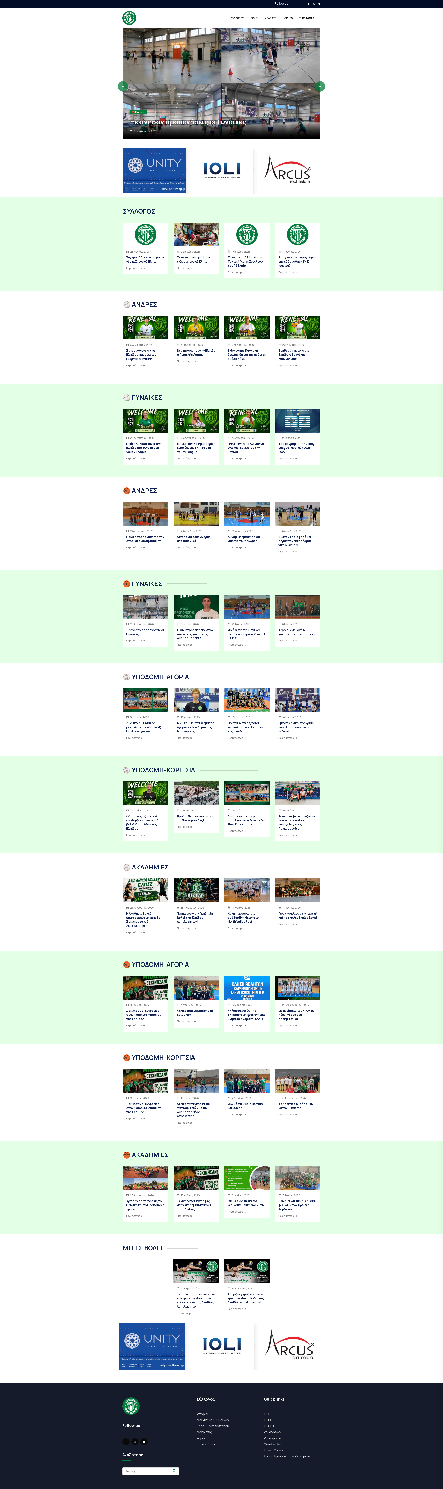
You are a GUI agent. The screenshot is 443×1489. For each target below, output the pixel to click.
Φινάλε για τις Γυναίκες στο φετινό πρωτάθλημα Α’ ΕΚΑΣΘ (247, 634)
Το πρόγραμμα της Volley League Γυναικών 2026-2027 (296, 448)
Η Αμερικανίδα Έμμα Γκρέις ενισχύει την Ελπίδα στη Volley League (196, 448)
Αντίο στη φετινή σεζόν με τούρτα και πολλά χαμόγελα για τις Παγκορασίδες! (296, 822)
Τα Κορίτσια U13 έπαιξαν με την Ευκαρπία (295, 1106)
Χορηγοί (202, 1438)
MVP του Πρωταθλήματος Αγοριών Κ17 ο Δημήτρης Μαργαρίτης (195, 727)
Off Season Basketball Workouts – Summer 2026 (246, 1203)
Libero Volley (273, 1450)
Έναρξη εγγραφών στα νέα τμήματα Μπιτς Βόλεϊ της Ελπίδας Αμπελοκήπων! (247, 1298)
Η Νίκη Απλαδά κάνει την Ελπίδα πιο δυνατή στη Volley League (143, 448)
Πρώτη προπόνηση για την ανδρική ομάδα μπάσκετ (145, 539)
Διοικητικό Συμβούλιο (212, 1420)
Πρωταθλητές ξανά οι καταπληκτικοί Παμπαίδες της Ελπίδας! (246, 727)
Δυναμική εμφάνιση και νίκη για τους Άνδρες (244, 539)
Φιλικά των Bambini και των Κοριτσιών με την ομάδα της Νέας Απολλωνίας (193, 1110)
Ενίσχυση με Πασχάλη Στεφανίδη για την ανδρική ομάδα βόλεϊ (247, 354)
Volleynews (272, 1432)
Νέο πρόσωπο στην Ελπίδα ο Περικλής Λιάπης (196, 352)
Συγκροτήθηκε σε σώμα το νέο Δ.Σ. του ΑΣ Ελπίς (145, 259)
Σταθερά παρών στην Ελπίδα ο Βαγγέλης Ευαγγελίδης (293, 354)
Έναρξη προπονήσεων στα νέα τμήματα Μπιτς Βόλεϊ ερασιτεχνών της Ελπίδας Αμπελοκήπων (196, 1300)
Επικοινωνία (205, 1444)
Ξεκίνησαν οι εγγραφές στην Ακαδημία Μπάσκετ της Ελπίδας (143, 1015)
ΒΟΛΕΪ (254, 18)
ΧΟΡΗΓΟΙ (288, 18)
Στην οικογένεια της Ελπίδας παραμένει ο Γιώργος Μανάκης (141, 354)
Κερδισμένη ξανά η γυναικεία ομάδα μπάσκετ (296, 632)
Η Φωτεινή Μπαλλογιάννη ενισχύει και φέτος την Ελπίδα (246, 448)
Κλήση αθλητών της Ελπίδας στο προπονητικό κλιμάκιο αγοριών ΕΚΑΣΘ (247, 1015)
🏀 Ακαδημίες (139, 103)
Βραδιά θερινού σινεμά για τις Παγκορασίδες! (196, 818)
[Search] (174, 1470)
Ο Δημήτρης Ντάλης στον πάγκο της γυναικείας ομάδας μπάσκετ (195, 634)
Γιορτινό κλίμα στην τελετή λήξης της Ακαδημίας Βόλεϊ (297, 915)
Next (320, 86)
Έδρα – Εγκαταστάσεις (213, 1426)
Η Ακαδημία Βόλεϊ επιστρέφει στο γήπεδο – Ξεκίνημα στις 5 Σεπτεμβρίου (144, 919)
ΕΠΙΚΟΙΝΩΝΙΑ (306, 18)
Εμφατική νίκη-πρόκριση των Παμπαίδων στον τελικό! (296, 727)
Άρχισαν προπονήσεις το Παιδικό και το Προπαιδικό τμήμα (214, 117)
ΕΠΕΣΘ (269, 1420)
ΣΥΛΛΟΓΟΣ (237, 18)
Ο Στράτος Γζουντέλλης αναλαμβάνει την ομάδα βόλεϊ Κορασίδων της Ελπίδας (143, 822)
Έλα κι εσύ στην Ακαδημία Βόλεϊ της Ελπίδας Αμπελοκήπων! (195, 917)
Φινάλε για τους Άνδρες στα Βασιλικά (193, 539)
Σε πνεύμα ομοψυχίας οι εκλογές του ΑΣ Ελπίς (194, 259)
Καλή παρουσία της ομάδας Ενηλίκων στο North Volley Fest (243, 917)
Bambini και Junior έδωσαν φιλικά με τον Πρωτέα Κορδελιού (297, 1205)
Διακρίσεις (204, 1432)
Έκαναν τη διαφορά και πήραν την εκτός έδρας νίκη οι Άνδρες (295, 541)
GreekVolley (273, 1444)
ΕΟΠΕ (268, 1414)
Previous (123, 86)
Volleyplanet (273, 1438)
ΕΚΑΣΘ (269, 1426)
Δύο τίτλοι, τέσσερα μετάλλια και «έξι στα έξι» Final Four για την (144, 727)
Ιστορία (202, 1414)
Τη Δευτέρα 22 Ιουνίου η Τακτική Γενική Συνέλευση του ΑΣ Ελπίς (246, 261)
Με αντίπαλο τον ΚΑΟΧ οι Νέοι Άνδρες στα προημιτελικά (296, 1015)
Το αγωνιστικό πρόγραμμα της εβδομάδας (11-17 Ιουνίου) (297, 261)
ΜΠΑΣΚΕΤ (270, 18)
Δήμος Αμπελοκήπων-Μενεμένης (288, 1456)
